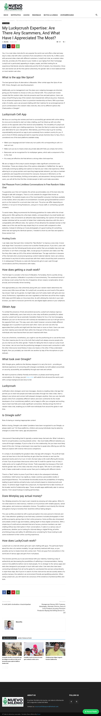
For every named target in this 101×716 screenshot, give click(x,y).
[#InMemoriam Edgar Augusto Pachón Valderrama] (55, 649)
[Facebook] (4, 46)
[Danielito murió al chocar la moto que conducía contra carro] (33, 649)
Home (4, 20)
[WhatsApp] (18, 46)
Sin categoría (11, 20)
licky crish (29, 377)
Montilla (6, 42)
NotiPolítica (16, 15)
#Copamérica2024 (67, 15)
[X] (9, 46)
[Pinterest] (13, 46)
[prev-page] (3, 667)
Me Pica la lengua (51, 15)
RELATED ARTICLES (9, 638)
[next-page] (6, 667)
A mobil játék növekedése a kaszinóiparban (16, 604)
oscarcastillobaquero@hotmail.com (46, 706)
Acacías (26, 15)
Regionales (36, 15)
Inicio (6, 15)
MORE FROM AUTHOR (25, 638)
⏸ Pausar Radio (91, 711)
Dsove (38, 714)
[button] (96, 15)
